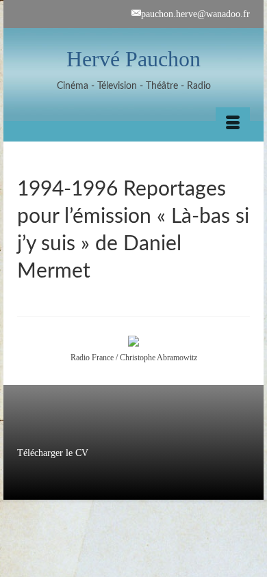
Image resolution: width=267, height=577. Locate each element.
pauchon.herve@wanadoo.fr (195, 14)
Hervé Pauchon (133, 58)
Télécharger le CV (52, 453)
